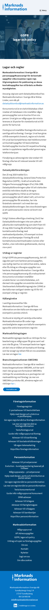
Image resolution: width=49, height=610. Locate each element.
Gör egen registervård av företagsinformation (24, 420)
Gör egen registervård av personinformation (24, 482)
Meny (44, 10)
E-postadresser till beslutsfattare (24, 410)
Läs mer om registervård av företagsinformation (24, 425)
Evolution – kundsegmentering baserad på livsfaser (24, 467)
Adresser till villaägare (24, 508)
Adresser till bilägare (24, 501)
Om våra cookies (24, 560)
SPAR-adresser (24, 497)
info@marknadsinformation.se (24, 599)
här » (13, 383)
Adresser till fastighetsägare (24, 505)
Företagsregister (24, 406)
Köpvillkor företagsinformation (24, 449)
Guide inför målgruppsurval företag (24, 433)
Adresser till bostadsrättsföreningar (24, 441)
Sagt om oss (24, 556)
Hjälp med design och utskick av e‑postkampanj (24, 415)
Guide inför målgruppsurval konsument (24, 493)
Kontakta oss (11, 389)
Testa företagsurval (24, 430)
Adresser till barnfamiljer (24, 512)
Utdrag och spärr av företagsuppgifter (24, 541)
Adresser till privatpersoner (24, 462)
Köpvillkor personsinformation (24, 516)
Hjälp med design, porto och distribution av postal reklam (24, 477)
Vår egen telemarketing (24, 445)
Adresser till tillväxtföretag (24, 437)
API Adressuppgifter (24, 533)
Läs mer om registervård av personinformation (24, 485)
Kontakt (24, 548)
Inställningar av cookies (27, 605)
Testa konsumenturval (24, 489)
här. (20, 354)
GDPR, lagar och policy (24, 537)
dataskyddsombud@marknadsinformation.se (23, 103)
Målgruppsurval (24, 529)
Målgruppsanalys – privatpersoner (24, 472)
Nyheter (24, 552)
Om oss (24, 545)
